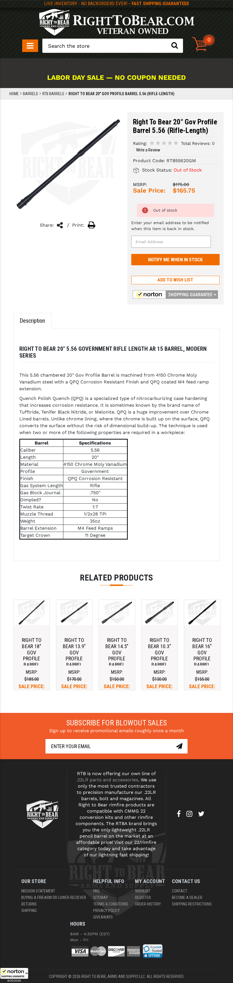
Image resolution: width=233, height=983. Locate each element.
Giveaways (103, 917)
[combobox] (112, 46)
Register (143, 897)
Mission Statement (38, 891)
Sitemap (100, 897)
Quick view (31, 612)
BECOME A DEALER (187, 897)
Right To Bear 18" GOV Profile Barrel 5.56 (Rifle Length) (31, 658)
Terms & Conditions (110, 904)
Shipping (29, 910)
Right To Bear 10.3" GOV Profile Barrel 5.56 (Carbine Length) (159, 661)
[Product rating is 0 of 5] (164, 143)
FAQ (96, 891)
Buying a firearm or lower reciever (53, 897)
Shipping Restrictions (192, 904)
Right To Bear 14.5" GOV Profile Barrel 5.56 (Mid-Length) (117, 658)
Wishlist (142, 891)
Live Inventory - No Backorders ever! (116, 3)
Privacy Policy (106, 910)
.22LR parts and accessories (107, 779)
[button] (14, 975)
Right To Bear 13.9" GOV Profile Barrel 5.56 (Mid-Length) (74, 658)
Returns (29, 904)
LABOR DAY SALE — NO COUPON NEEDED (116, 78)
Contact (179, 891)
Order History (148, 904)
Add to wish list (175, 280)
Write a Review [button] (148, 150)
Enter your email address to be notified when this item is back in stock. (170, 225)
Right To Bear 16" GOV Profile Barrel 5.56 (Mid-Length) (202, 658)
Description (32, 320)
